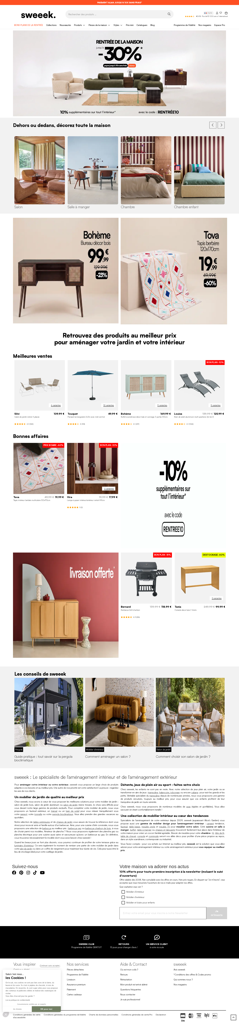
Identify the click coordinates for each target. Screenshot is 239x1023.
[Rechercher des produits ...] (169, 14)
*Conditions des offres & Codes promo (192, 974)
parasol (23, 814)
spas (188, 806)
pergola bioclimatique (62, 814)
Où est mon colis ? (129, 969)
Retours (124, 974)
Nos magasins (204, 25)
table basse (134, 826)
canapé (210, 823)
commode (154, 836)
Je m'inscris (217, 913)
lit (213, 833)
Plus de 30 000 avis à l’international (215, 16)
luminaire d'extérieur (23, 845)
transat (54, 811)
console (141, 836)
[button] (5, 1014)
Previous (212, 125)
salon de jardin (70, 804)
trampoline (153, 792)
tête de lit (219, 833)
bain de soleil (72, 811)
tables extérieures (41, 822)
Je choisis (17, 1009)
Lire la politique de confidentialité (18, 1000)
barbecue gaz (74, 828)
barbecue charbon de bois (98, 828)
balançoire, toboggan (169, 792)
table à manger (144, 829)
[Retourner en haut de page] (233, 1017)
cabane (194, 792)
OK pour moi (46, 1009)
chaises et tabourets (165, 829)
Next (221, 125)
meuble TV (164, 826)
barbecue (46, 828)
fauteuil (124, 826)
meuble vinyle (148, 826)
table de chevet (128, 836)
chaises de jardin (64, 822)
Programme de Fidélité (184, 25)
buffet (133, 829)
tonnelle (38, 814)
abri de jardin (26, 848)
